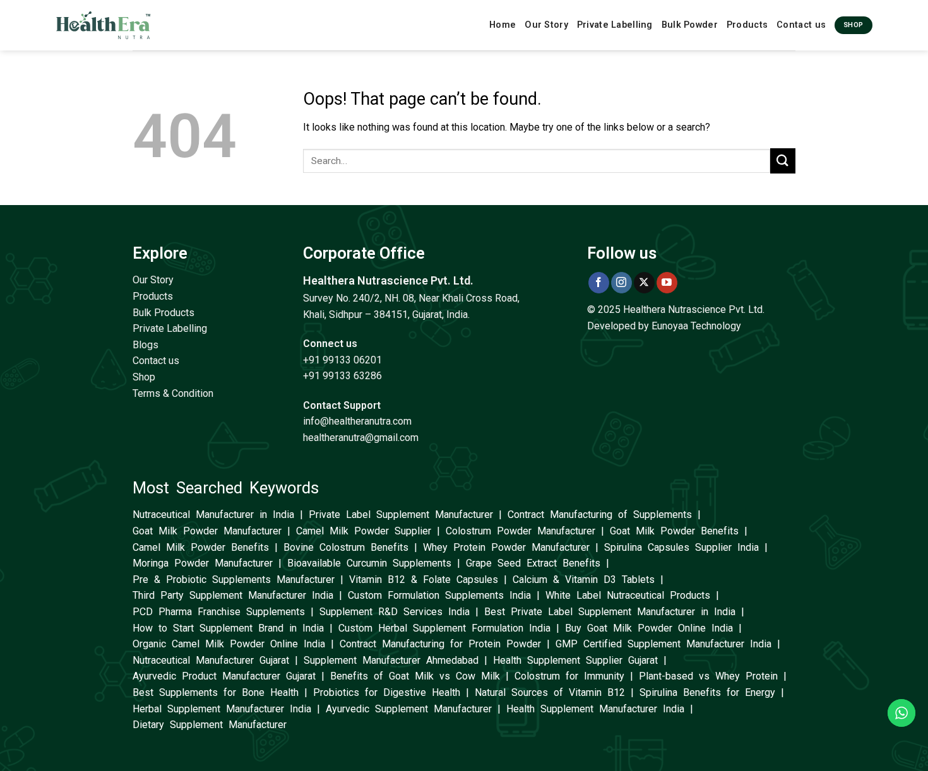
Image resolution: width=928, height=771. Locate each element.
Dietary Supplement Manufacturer (210, 725)
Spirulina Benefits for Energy (707, 692)
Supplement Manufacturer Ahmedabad (391, 660)
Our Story (546, 25)
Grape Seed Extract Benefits (533, 563)
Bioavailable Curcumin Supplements (369, 563)
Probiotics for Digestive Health (386, 692)
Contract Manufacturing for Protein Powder (440, 644)
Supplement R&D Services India (394, 612)
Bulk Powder (690, 25)
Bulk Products (163, 313)
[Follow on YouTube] (667, 282)
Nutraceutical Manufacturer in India (213, 515)
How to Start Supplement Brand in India (228, 628)
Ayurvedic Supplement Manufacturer (409, 709)
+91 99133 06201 (342, 360)
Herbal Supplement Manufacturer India (222, 709)
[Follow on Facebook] (598, 282)
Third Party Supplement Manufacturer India (233, 595)
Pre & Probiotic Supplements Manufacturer (234, 580)
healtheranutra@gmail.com (361, 438)
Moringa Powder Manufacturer (203, 563)
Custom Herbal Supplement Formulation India (444, 628)
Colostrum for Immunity (569, 676)
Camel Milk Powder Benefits (201, 547)
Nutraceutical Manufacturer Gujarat (211, 660)
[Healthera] (103, 24)
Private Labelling (615, 25)
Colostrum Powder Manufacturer (520, 531)
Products (747, 25)
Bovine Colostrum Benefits (345, 547)
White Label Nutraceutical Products (627, 595)
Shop (144, 377)
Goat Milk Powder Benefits (674, 531)
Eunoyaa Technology (696, 326)
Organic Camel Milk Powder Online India (229, 644)
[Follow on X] (644, 282)
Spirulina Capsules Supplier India (681, 547)
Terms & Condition (173, 393)
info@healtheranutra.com (357, 421)
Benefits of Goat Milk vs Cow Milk (415, 676)
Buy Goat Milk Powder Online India (649, 628)
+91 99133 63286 (342, 376)
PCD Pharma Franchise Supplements (219, 612)
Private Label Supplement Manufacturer (401, 515)
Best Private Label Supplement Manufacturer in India (609, 612)
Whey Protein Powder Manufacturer (506, 547)
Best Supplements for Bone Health (216, 692)
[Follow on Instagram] (621, 282)
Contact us (801, 25)
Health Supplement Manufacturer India (595, 709)
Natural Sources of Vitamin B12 (550, 692)
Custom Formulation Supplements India (439, 595)
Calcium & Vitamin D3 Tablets (584, 580)
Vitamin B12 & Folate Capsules (423, 580)
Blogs (145, 345)
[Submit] (782, 160)
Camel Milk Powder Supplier (363, 531)
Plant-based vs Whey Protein (708, 676)
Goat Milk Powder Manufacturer (207, 531)
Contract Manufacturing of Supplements (600, 515)
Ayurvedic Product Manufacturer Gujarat (224, 676)
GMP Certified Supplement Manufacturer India (663, 644)
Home (502, 25)
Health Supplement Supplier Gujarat (575, 660)
